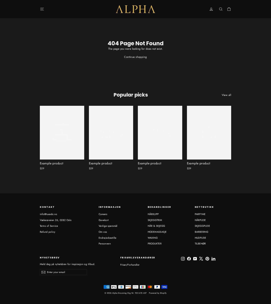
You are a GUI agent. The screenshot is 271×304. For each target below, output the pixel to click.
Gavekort (104, 220)
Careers (103, 214)
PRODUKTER (155, 243)
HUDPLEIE (200, 238)
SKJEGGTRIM (155, 220)
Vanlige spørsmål (108, 226)
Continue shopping (135, 57)
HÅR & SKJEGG (156, 226)
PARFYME (200, 214)
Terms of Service (49, 226)
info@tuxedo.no (48, 214)
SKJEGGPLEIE (202, 226)
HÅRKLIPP (153, 214)
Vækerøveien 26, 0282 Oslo (56, 220)
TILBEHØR (200, 243)
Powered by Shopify (157, 293)
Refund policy (47, 232)
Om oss (103, 232)
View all (226, 95)
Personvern (105, 243)
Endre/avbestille (107, 238)
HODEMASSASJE (157, 232)
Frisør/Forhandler (130, 265)
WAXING (153, 238)
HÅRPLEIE (200, 220)
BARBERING (201, 232)
